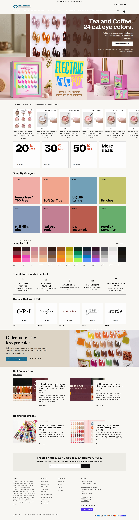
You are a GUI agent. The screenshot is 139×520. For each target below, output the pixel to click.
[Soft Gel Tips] (55, 190)
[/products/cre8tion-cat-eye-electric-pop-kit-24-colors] (69, 78)
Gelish (84, 325)
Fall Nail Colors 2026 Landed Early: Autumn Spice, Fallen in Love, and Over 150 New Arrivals (52, 387)
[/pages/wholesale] (69, 348)
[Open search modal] (118, 11)
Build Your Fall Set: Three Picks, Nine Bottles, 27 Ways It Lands (109, 386)
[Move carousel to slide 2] (69, 97)
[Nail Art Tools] (55, 219)
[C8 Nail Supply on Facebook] (114, 4)
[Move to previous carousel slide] (64, 97)
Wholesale (44, 481)
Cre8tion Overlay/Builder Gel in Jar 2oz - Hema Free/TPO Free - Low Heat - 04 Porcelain (92, 133)
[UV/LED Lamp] (83, 190)
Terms (60, 487)
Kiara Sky (62, 325)
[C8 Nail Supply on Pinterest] (121, 4)
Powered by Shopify (18, 516)
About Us (61, 481)
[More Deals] (112, 154)
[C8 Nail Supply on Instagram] (116, 4)
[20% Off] (26, 154)
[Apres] (115, 313)
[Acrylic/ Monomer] (112, 219)
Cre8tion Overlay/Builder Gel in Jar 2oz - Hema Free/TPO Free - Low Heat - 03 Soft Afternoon (69, 133)
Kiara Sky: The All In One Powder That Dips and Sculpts (107, 428)
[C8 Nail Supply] (22, 6)
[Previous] (52, 1)
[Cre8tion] (46, 313)
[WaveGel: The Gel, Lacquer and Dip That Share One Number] (30, 433)
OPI (14, 325)
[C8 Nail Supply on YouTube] (125, 4)
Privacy (60, 490)
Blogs (60, 484)
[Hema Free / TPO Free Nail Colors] (26, 190)
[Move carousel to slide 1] (67, 97)
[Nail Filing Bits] (26, 219)
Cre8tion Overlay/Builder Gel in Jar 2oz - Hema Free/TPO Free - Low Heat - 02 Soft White (46, 133)
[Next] (86, 1)
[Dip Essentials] (83, 219)
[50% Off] (83, 154)
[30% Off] (55, 154)
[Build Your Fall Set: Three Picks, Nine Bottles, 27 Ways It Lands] (87, 393)
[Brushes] (112, 190)
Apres (107, 325)
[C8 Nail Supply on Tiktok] (123, 4)
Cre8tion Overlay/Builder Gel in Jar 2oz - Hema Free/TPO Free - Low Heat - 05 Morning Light (115, 133)
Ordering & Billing (46, 494)
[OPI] (23, 313)
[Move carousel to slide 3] (70, 97)
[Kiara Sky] (69, 313)
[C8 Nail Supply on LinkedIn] (119, 4)
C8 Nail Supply (25, 514)
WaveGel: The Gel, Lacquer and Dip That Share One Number (51, 428)
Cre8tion (39, 325)
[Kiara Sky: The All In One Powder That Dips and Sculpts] (87, 433)
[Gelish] (92, 313)
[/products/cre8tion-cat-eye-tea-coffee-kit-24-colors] (69, 35)
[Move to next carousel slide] (75, 97)
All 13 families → (121, 243)
